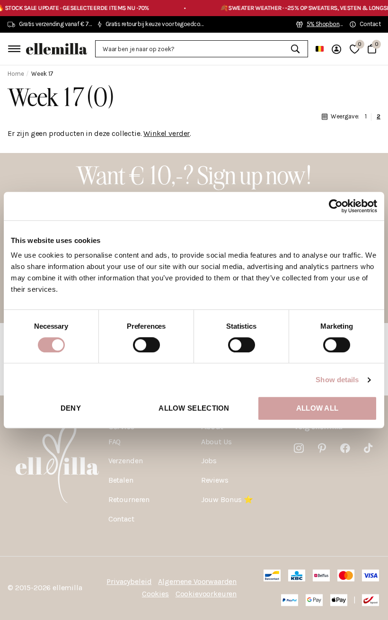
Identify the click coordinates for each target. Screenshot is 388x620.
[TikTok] (368, 448)
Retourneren (129, 499)
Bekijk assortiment (13, 48)
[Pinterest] (322, 448)
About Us (216, 441)
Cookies (155, 593)
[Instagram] (299, 448)
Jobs (209, 460)
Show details (337, 380)
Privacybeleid (128, 581)
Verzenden (125, 460)
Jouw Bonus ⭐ (227, 499)
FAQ (114, 441)
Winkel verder (166, 133)
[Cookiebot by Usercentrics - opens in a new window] (335, 206)
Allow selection (194, 408)
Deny (71, 408)
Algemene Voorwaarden (197, 581)
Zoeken (295, 48)
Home (16, 73)
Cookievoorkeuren (206, 593)
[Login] (336, 49)
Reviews (215, 480)
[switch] (146, 344)
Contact (121, 518)
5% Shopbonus (326, 23)
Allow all (317, 408)
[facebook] (345, 448)
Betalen (120, 480)
